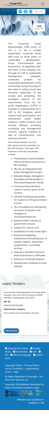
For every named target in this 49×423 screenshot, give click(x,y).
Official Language (22, 354)
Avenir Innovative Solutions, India (22, 387)
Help (16, 371)
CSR (34, 351)
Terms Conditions (14, 368)
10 (43, 337)
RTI (6, 354)
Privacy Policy (31, 365)
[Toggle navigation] (43, 4)
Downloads (21, 351)
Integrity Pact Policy (18, 348)
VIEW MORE (11, 330)
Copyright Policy (13, 365)
